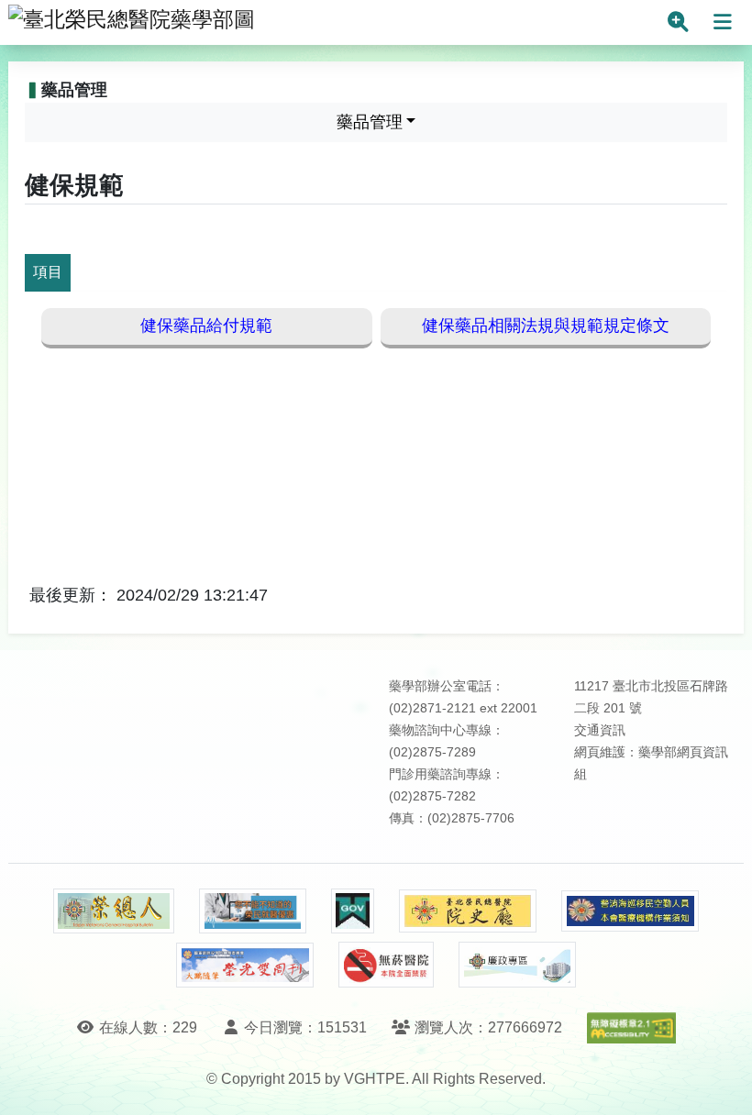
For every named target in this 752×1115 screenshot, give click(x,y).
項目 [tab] (47, 272)
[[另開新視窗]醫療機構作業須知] (630, 911)
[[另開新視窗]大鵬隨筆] (245, 965)
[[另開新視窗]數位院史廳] (467, 911)
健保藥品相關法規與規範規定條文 (545, 325)
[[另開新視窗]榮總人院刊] (113, 911)
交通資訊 (599, 730)
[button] (721, 1082)
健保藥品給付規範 (206, 325)
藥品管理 (370, 122)
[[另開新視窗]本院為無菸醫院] (386, 965)
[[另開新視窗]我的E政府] (352, 911)
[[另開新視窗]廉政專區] (517, 965)
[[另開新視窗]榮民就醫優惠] (252, 911)
